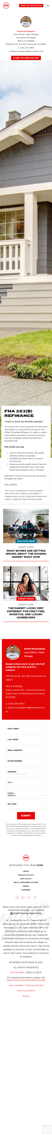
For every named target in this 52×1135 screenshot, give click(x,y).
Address (12, 772)
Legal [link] (26, 871)
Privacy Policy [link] (26, 875)
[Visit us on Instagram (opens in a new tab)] (17, 897)
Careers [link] (25, 890)
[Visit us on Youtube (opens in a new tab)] (29, 897)
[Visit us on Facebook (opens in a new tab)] (35, 897)
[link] (6, 5)
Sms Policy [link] (26, 879)
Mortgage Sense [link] (26, 541)
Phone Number (15, 761)
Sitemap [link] (26, 996)
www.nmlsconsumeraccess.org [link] (19, 935)
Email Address (15, 750)
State (10, 793)
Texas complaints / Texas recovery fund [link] (26, 985)
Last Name (13, 739)
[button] (48, 5)
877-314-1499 (17, 972)
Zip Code (12, 804)
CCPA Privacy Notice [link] (26, 991)
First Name (13, 729)
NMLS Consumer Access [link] (26, 882)
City (10, 782)
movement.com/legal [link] (38, 938)
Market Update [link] (26, 599)
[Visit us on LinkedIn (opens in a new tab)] (23, 897)
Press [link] (26, 886)
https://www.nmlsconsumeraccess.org (26, 980)
